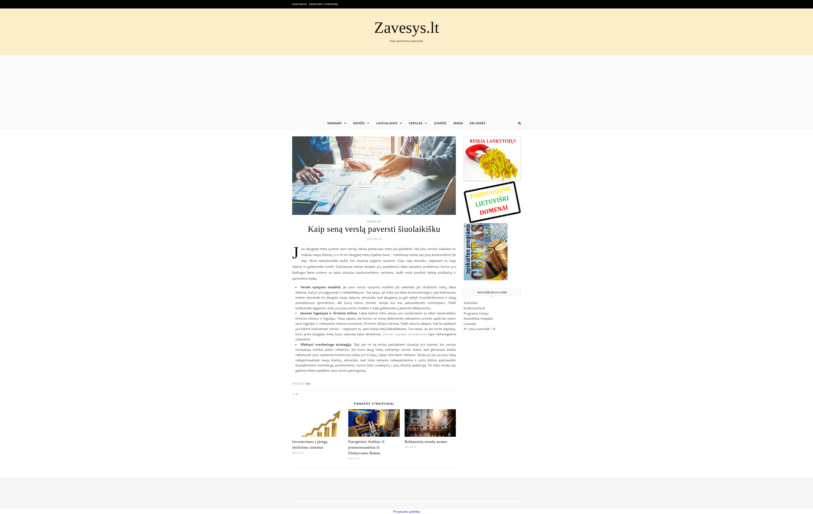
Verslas (416, 123)
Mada (458, 123)
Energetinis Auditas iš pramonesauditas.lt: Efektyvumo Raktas (366, 447)
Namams (334, 123)
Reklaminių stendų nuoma (426, 441)
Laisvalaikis (387, 123)
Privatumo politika (406, 511)
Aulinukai (470, 303)
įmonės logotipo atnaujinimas (405, 334)
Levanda (470, 324)
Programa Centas (476, 313)
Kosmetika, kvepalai (478, 318)
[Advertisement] (406, 86)
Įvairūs (440, 123)
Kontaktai (299, 4)
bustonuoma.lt (474, 308)
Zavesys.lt (406, 27)
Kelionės (478, 123)
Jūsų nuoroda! (479, 329)
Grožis (359, 123)
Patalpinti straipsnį (323, 4)
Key (308, 383)
